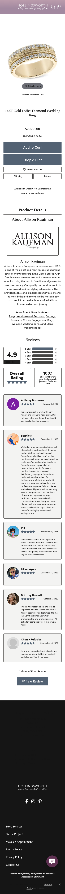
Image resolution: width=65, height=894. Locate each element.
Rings (12, 316)
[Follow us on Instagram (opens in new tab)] (33, 801)
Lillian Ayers (28, 569)
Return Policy (14, 849)
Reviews (32, 339)
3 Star (28, 355)
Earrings (50, 316)
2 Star (28, 359)
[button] (53, 6)
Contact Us (12, 865)
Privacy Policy (14, 857)
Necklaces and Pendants (30, 316)
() (56, 348)
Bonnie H (26, 435)
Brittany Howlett (31, 595)
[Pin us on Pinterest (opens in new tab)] (40, 801)
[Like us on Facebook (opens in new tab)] (26, 801)
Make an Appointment (19, 842)
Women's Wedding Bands (18, 20)
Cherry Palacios (31, 639)
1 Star (28, 362)
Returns (47, 176)
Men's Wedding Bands (38, 325)
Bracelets (16, 320)
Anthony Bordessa (32, 400)
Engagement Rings (42, 320)
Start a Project (14, 834)
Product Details (32, 210)
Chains (27, 320)
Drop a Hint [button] (32, 159)
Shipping (18, 176)
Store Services (14, 826)
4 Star (28, 352)
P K (23, 528)
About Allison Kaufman (32, 219)
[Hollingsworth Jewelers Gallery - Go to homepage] (32, 788)
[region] (32, 61)
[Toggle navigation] (5, 7)
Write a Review (32, 681)
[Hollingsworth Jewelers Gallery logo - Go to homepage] (32, 7)
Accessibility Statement (32, 876)
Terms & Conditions (45, 873)
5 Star (28, 348)
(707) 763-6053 (32, 98)
